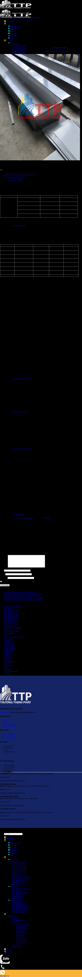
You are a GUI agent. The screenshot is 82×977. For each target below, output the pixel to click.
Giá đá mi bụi (20, 926)
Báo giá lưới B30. (18, 514)
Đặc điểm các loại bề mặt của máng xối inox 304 (20, 175)
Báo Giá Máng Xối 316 (19, 906)
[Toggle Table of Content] (1, 170)
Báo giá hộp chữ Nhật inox (13, 607)
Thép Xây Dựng (15, 27)
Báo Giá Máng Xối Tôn (19, 910)
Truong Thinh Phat (33, 18)
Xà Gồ (12, 38)
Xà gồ (6, 667)
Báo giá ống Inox (18, 894)
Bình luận (3, 567)
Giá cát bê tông (21, 941)
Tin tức (8, 949)
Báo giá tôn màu (9, 626)
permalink (47, 518)
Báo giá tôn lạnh (9, 622)
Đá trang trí (8, 641)
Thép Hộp (13, 31)
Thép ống (7, 658)
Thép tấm (7, 660)
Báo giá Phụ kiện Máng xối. (21, 449)
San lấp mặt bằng (10, 648)
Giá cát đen (20, 938)
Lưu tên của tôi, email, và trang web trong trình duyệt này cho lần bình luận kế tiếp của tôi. (33, 582)
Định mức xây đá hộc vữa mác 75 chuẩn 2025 (20, 596)
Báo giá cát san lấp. (19, 226)
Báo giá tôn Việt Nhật (19, 867)
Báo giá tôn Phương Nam (12, 628)
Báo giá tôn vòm (17, 885)
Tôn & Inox (7, 664)
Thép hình (7, 654)
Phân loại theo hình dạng (15, 179)
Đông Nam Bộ (9, 643)
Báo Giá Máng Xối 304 (25, 518)
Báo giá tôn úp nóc (18, 883)
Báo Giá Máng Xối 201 (19, 903)
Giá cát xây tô (20, 943)
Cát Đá (6, 635)
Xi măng (7, 673)
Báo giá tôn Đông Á (10, 616)
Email (2, 574)
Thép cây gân (8, 650)
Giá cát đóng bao (22, 932)
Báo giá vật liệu (9, 633)
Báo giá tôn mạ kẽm (11, 624)
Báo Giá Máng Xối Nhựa (20, 908)
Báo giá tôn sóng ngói (11, 631)
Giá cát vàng (20, 936)
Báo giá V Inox (17, 898)
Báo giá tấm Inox (18, 896)
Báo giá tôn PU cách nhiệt (13, 630)
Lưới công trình (9, 647)
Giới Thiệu (9, 22)
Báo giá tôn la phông (19, 53)
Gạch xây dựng (9, 645)
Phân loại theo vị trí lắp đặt (15, 180)
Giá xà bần (19, 934)
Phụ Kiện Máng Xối (18, 912)
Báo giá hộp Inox (18, 891)
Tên (2, 570)
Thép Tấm (13, 36)
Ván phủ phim (16, 947)
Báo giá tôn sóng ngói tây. (21, 379)
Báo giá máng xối (16, 901)
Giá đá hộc (19, 930)
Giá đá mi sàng (21, 928)
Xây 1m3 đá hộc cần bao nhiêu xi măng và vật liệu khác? (23, 594)
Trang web (3, 578)
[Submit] (5, 836)
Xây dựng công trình (11, 671)
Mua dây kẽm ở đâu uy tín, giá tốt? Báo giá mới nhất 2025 (24, 600)
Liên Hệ (9, 952)
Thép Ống (13, 34)
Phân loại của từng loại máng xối (14, 177)
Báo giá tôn (14, 43)
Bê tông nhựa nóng (18, 921)
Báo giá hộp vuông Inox (20, 893)
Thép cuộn (7, 652)
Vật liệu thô (8, 665)
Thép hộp (7, 656)
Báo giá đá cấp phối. (19, 412)
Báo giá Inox (8, 609)
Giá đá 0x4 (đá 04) (22, 924)
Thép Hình (13, 29)
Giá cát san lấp (21, 940)
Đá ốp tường (8, 639)
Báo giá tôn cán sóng (19, 45)
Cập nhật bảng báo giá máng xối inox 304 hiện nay (20, 173)
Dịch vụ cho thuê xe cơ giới (13, 637)
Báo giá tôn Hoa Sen (11, 618)
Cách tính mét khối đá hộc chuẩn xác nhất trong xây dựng (23, 598)
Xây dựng (7, 669)
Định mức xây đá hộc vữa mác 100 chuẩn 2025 (20, 592)
